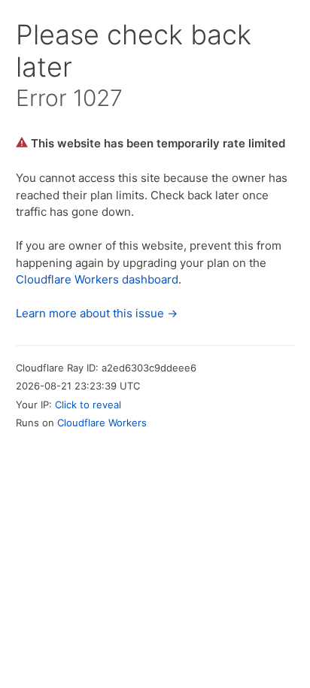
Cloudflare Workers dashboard (97, 279)
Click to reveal (88, 405)
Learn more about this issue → (97, 313)
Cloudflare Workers (102, 423)
